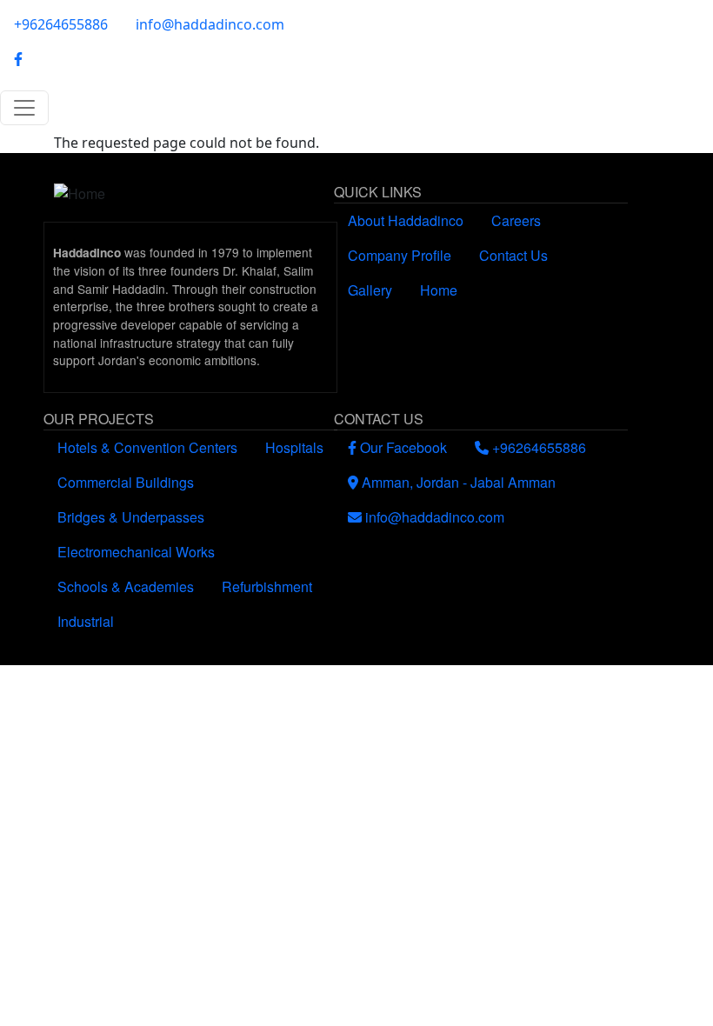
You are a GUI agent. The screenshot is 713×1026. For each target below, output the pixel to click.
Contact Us (513, 255)
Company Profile (399, 255)
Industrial (85, 621)
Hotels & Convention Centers (147, 447)
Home (438, 290)
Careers (516, 220)
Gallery (370, 290)
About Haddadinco (405, 220)
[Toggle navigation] (24, 107)
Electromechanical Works (136, 552)
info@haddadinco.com (210, 24)
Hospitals (294, 447)
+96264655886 (61, 24)
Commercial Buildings (125, 482)
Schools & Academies (125, 586)
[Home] (190, 193)
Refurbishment (267, 586)
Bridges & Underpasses (130, 517)
